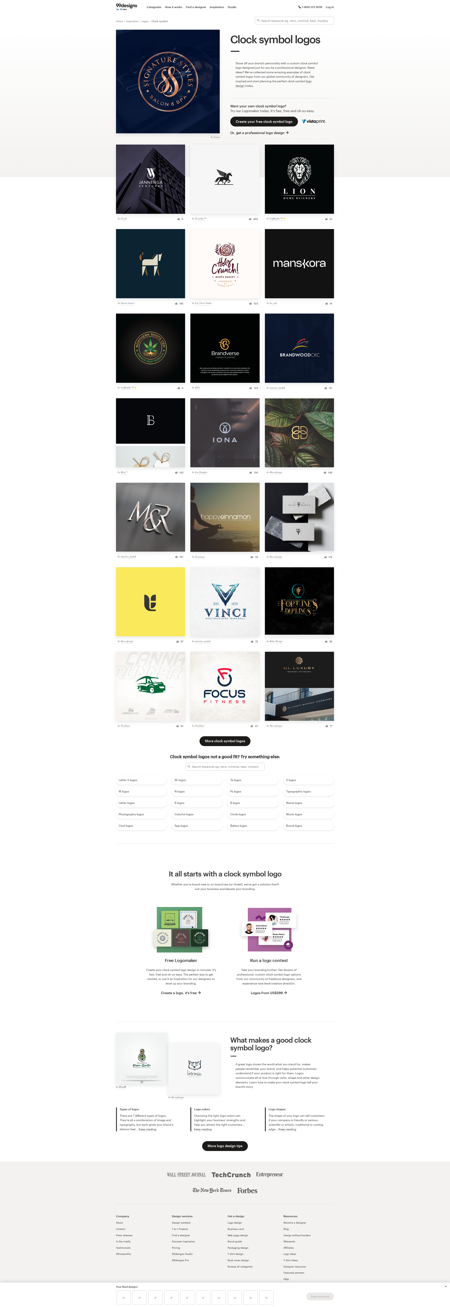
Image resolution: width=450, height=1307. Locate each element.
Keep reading (147, 1129)
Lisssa (217, 137)
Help (286, 1278)
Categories (154, 7)
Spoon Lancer (127, 303)
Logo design (235, 1222)
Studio (232, 7)
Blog (286, 1228)
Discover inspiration (183, 1241)
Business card (236, 1228)
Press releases (124, 1235)
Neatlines (125, 725)
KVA (197, 387)
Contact (120, 1228)
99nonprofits (123, 1253)
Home (120, 21)
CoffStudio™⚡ (277, 218)
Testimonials (123, 1247)
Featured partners (294, 1272)
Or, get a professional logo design (257, 133)
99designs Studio (182, 1253)
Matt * (124, 472)
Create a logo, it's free (179, 993)
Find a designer (196, 7)
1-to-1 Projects (180, 1228)
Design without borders (297, 1235)
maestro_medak (277, 387)
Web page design (238, 1235)
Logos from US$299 (267, 993)
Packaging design (238, 1247)
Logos (145, 21)
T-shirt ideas (291, 1260)
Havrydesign (276, 472)
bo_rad (273, 303)
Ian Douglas (201, 472)
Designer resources (295, 1266)
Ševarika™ (200, 218)
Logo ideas (290, 1253)
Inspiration (217, 7)
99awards (289, 1241)
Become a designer (295, 1222)
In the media (123, 1241)
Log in (330, 7)
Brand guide (235, 1241)
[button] (445, 1286)
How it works (173, 7)
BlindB (122, 1086)
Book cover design (238, 1260)
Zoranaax (200, 556)
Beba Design (276, 641)
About (119, 1222)
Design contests (181, 1222)
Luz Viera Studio (203, 303)
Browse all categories (240, 1266)
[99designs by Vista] (126, 7)
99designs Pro (180, 1260)
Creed (124, 218)
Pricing (176, 1247)
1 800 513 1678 (312, 7)
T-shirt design (235, 1253)
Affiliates (289, 1247)
